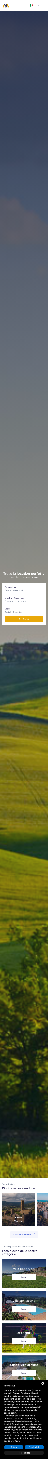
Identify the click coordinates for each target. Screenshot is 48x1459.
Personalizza (24, 1453)
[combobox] (19, 590)
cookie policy (10, 1413)
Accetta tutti (34, 1447)
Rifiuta (14, 1447)
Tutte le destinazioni (22, 1234)
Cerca (26, 619)
